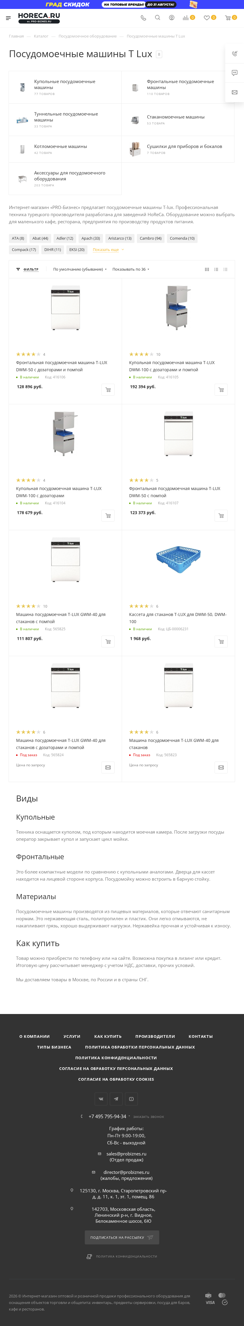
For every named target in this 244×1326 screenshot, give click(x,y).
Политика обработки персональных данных (140, 1047)
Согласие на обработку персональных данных (116, 1068)
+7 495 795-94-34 (107, 1116)
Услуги (72, 1036)
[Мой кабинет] (171, 18)
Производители (155, 1036)
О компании (34, 1036)
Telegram (116, 1099)
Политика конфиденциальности (116, 1057)
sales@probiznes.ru (126, 1154)
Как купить (108, 1036)
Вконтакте (101, 1099)
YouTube (131, 1099)
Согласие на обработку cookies (116, 1079)
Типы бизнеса (54, 1047)
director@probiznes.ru (126, 1172)
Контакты (201, 1036)
